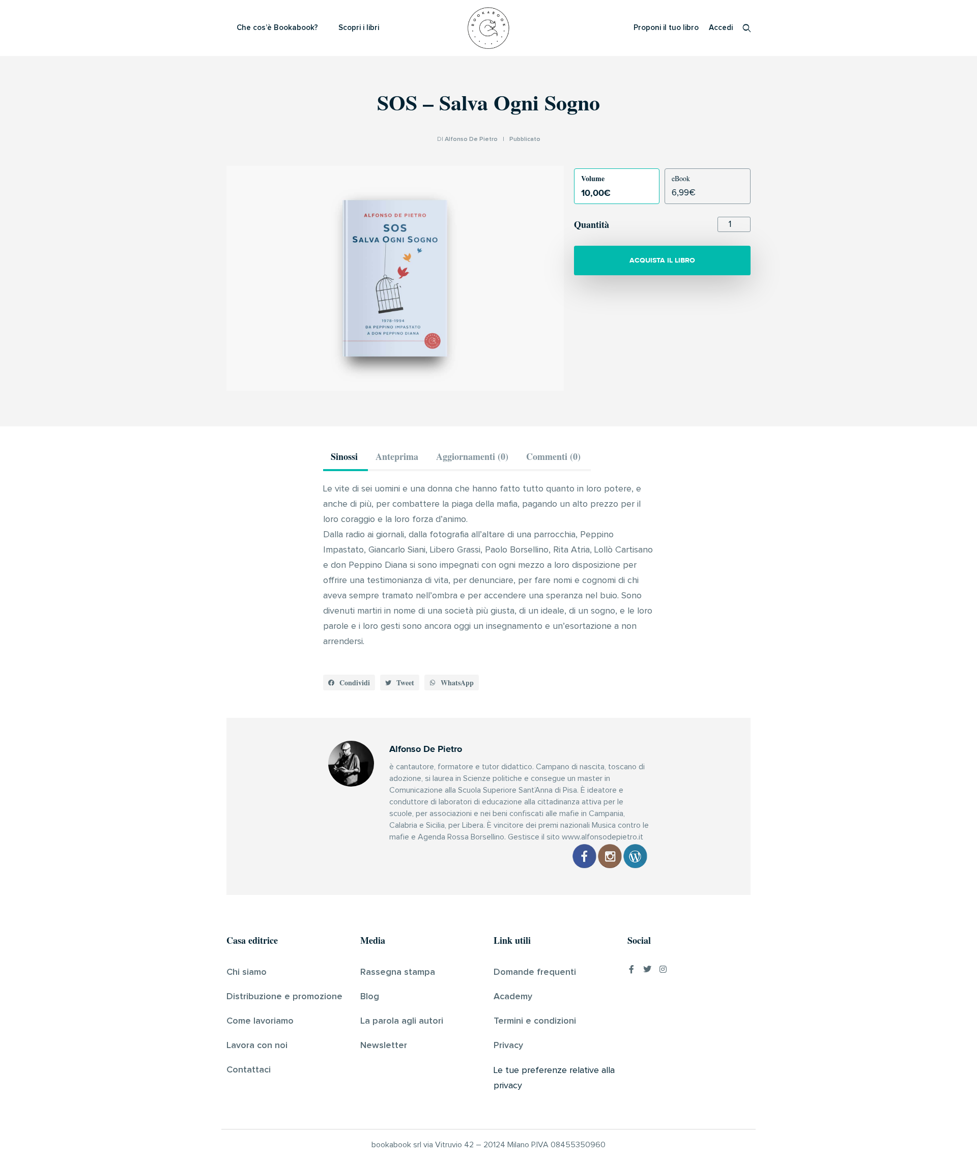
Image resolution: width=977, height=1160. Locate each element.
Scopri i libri (358, 28)
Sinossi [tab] (344, 456)
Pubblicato (524, 139)
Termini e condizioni (535, 1021)
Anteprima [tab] (397, 456)
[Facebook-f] (631, 969)
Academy (513, 996)
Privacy (508, 1045)
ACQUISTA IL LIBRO (662, 260)
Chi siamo (246, 972)
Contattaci (248, 1070)
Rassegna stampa (397, 972)
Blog (369, 996)
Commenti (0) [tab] (553, 456)
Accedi (721, 28)
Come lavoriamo (260, 1021)
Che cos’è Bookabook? (277, 28)
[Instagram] (663, 969)
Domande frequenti (535, 972)
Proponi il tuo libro (666, 28)
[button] (349, 683)
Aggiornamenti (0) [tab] (472, 456)
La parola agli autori (401, 1021)
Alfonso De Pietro (471, 139)
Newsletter (383, 1045)
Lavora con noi (257, 1045)
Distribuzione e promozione (284, 996)
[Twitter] (647, 969)
